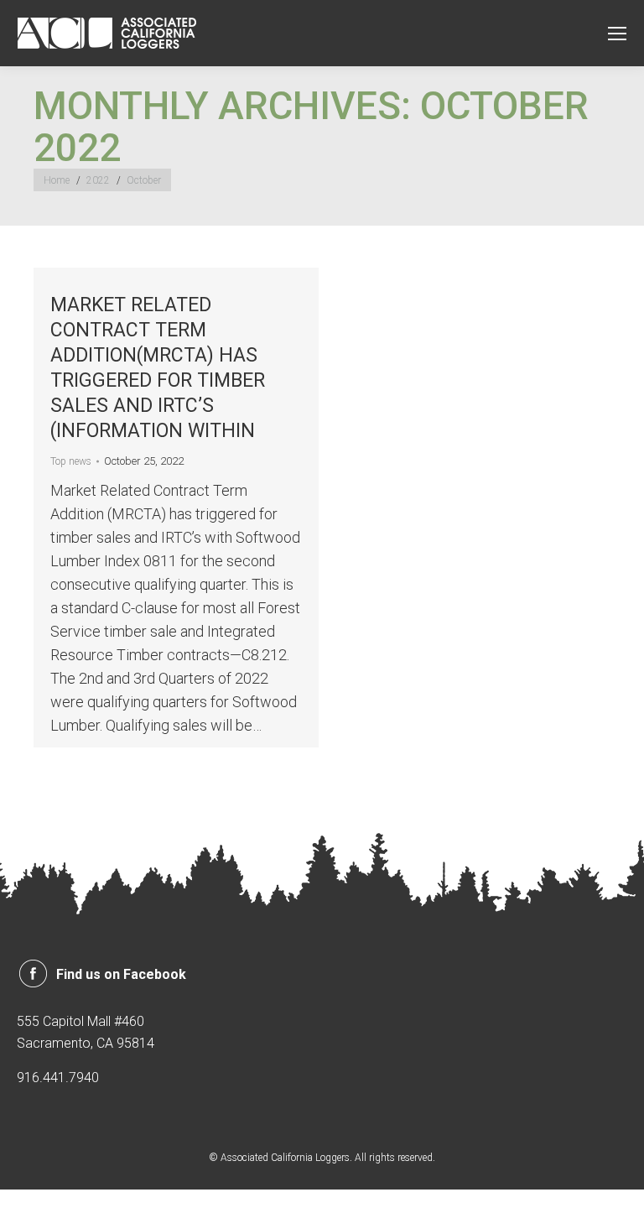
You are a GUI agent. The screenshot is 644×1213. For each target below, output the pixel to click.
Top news (70, 461)
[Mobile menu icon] (617, 33)
